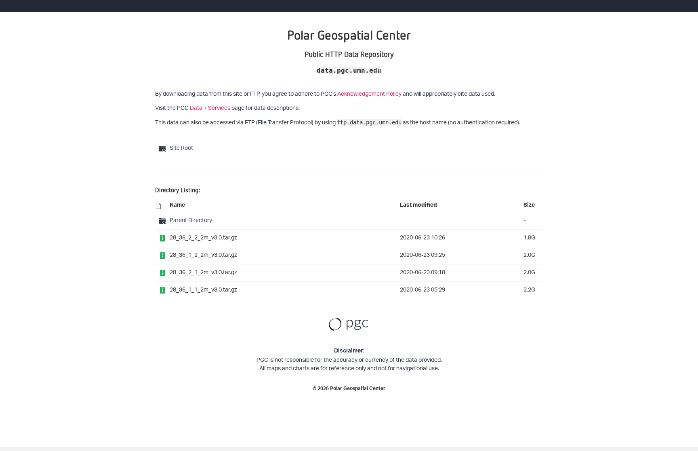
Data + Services (210, 108)
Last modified (418, 206)
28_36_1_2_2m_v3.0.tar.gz (203, 255)
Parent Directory (191, 220)
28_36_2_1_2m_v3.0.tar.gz (203, 272)
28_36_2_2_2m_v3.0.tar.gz (203, 238)
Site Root (181, 148)
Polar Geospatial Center (357, 389)
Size (529, 206)
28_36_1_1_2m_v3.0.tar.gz (203, 290)
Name (177, 206)
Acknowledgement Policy (369, 94)
